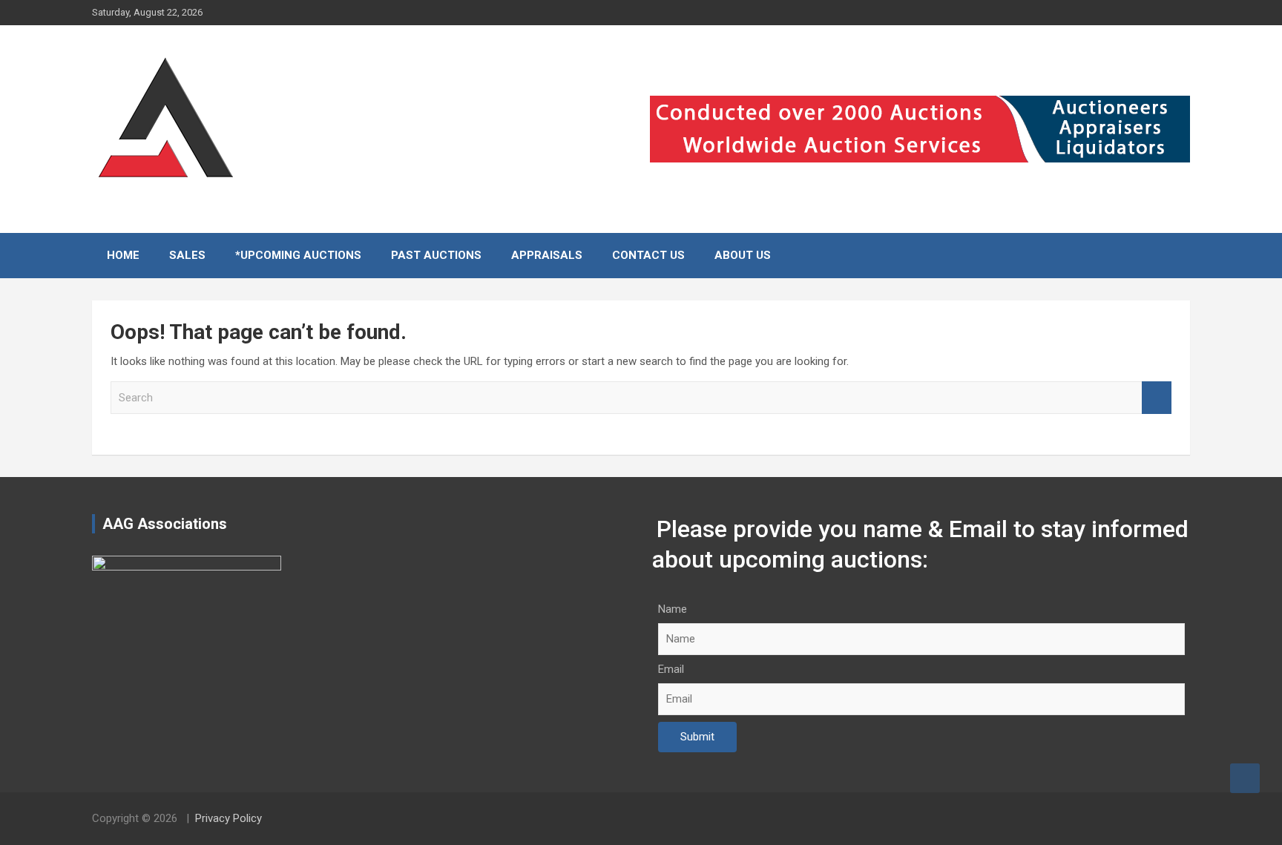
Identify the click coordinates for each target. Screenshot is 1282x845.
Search (1156, 398)
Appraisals (546, 255)
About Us (742, 255)
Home (123, 255)
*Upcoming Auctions (298, 255)
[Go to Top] (1245, 778)
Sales (187, 255)
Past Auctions (436, 255)
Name (672, 609)
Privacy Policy (228, 818)
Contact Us (648, 255)
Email (671, 669)
